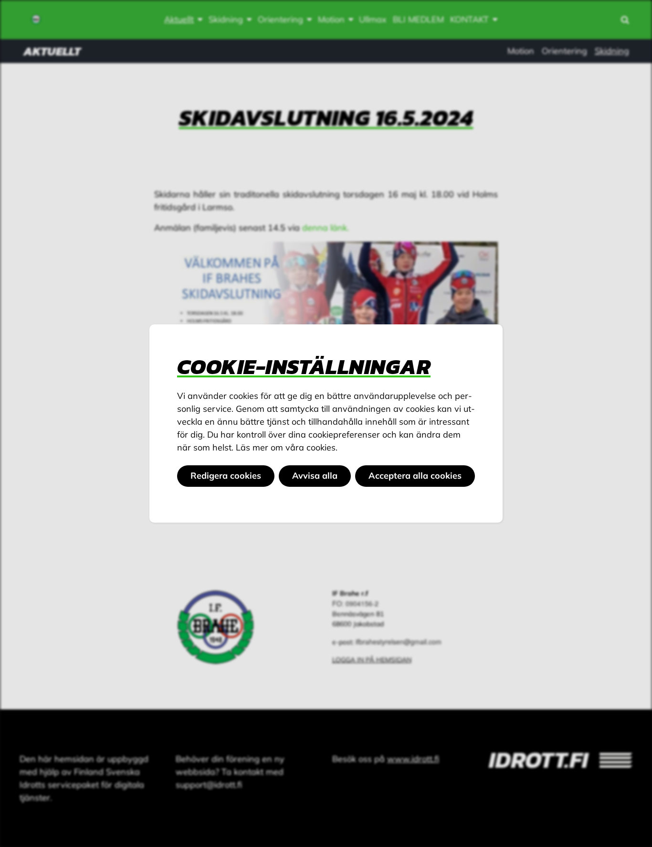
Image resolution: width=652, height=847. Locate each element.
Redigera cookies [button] (225, 475)
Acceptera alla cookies (415, 475)
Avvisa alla (314, 475)
